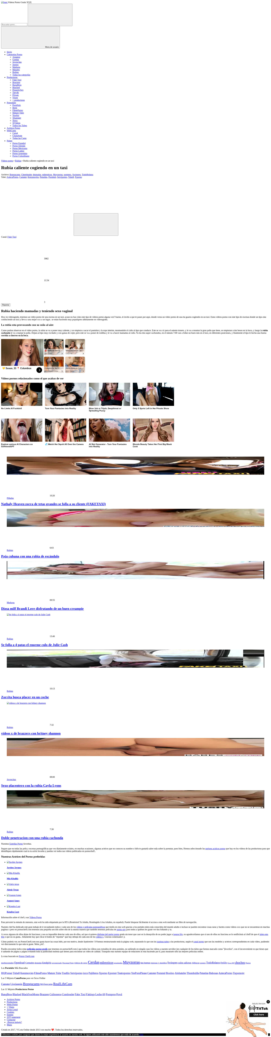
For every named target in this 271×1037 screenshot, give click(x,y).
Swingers (76, 174)
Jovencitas (17, 62)
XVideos (16, 123)
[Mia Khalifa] (13, 873)
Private (15, 95)
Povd (119, 994)
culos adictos (184, 962)
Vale (141, 1034)
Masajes (16, 70)
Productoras (12, 77)
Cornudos (29, 962)
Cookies (10, 1012)
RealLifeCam (62, 984)
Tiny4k (15, 92)
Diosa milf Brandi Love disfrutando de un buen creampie (42, 608)
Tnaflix (66, 973)
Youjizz (15, 115)
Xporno (78, 177)
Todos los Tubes (19, 125)
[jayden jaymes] (14, 862)
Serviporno (62, 177)
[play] (96, 224)
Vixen (15, 97)
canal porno (199, 941)
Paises (9, 141)
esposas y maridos (159, 963)
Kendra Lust (13, 912)
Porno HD (231, 963)
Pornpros (111, 994)
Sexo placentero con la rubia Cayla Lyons (31, 785)
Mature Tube (18, 113)
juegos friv (178, 934)
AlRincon (195, 963)
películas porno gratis (37, 949)
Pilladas (10, 498)
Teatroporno (124, 973)
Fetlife (223, 962)
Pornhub (52, 177)
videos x (99, 937)
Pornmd (161, 973)
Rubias (15, 72)
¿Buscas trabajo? (14, 1022)
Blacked (16, 87)
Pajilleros (93, 973)
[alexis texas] (13, 884)
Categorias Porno (14, 54)
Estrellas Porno (16, 844)
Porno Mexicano (19, 148)
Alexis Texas (13, 890)
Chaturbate (17, 135)
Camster (23, 177)
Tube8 (71, 177)
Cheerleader (26, 174)
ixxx (85, 973)
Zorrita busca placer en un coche (25, 697)
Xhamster (16, 118)
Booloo (170, 973)
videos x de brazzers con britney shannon (31, 733)
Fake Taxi (16, 80)
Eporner (112, 973)
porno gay (121, 929)
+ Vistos (10, 1007)
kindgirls (46, 962)
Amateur (16, 57)
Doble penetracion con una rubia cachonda (32, 838)
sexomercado (57, 963)
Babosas (213, 973)
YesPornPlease (139, 973)
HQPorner (6, 973)
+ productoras (18, 100)
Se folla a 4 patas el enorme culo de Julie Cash (34, 645)
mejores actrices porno (215, 848)
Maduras (16, 67)
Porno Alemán (18, 146)
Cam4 (15, 133)
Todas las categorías (21, 75)
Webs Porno (12, 1004)
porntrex (67, 174)
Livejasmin (16, 984)
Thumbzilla (193, 973)
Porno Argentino (19, 153)
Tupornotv (238, 973)
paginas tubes (163, 941)
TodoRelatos (87, 174)
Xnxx (15, 120)
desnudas (37, 174)
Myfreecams (46, 984)
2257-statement (13, 1017)
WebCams (11, 130)
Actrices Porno (13, 128)
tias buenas (145, 963)
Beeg (14, 108)
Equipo (10, 1014)
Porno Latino (18, 151)
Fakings (90, 994)
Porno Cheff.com (26, 956)
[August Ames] (14, 895)
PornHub (16, 105)
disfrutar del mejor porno (108, 934)
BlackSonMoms (30, 994)
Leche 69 (100, 994)
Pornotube (11, 103)
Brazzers (16, 82)
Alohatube (180, 973)
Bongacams (15, 174)
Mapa (9, 1025)
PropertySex (17, 90)
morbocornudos (7, 963)
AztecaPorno (12, 177)
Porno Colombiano (20, 156)
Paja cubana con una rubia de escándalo (30, 556)
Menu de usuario (52, 47)
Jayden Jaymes (14, 867)
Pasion (248, 963)
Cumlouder (68, 994)
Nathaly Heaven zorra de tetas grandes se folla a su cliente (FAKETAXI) (53, 504)
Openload (19, 962)
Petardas (43, 177)
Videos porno (7, 161)
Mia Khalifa (12, 878)
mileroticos (47, 174)
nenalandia (118, 963)
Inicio (9, 52)
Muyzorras (58, 174)
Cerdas (93, 962)
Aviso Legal (12, 1009)
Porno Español (19, 143)
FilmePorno (17, 110)
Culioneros (55, 994)
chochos (240, 962)
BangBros (16, 85)
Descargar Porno (68, 963)
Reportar (5, 305)
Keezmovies (33, 177)
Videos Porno (35, 917)
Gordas (15, 59)
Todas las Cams (19, 138)
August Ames (13, 901)
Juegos (15, 64)
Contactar (11, 1020)
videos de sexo (80, 963)
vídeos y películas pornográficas (91, 927)
